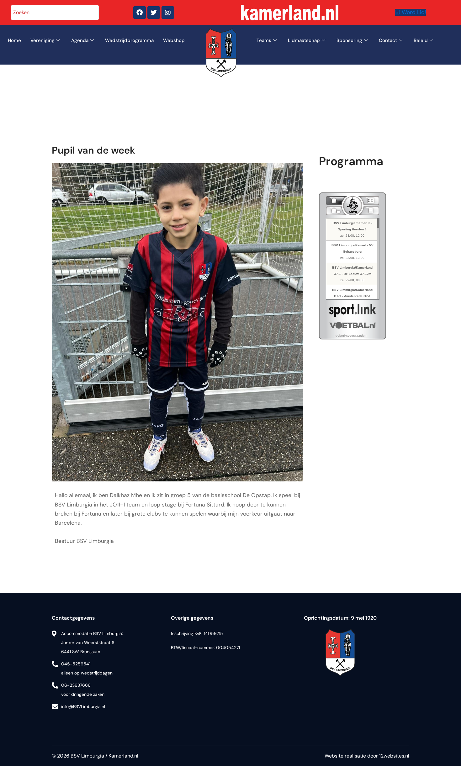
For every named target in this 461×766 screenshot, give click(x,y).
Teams (264, 40)
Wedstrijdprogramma (129, 40)
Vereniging (42, 40)
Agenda (79, 40)
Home (14, 40)
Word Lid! (414, 12)
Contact (388, 40)
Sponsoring (349, 40)
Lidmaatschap (304, 40)
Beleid (421, 40)
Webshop (174, 40)
